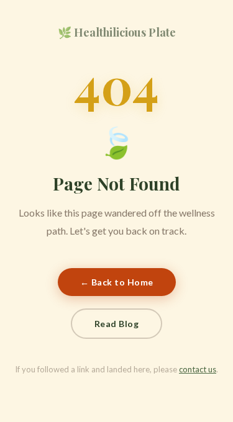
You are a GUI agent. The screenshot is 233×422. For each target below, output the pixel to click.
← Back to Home (116, 282)
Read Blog (116, 323)
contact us (197, 369)
